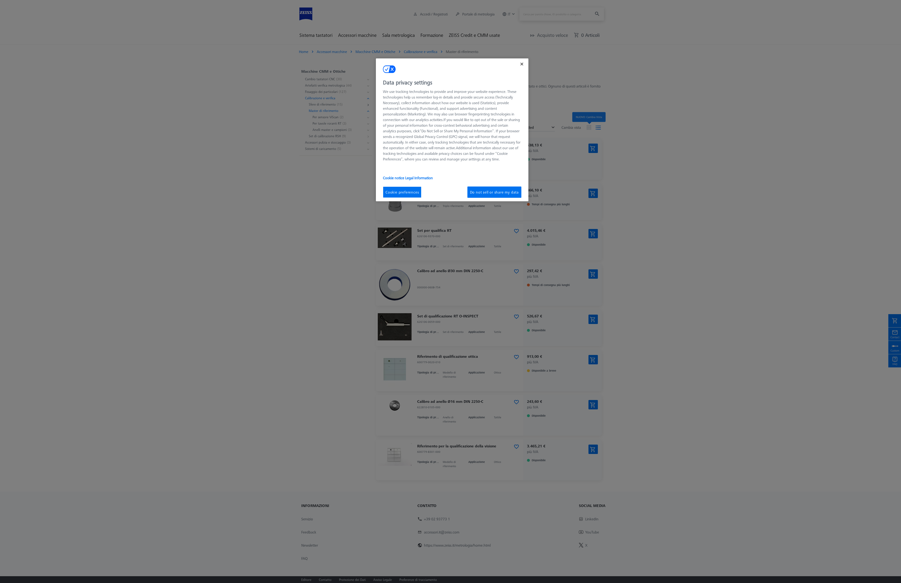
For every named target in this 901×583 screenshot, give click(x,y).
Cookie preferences (402, 192)
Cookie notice (394, 177)
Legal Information (419, 177)
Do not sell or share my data (494, 192)
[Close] (522, 64)
